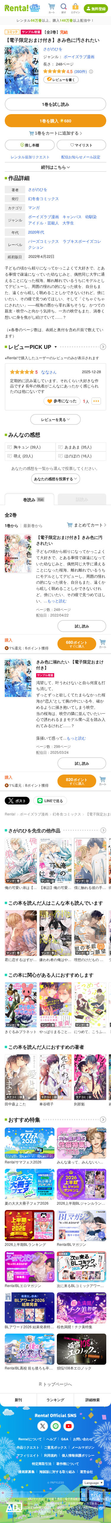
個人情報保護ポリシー (78, 1455)
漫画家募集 (26, 1471)
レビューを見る (53, 419)
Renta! (10, 813)
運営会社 (86, 1471)
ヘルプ (51, 1439)
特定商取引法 (42, 1463)
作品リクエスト (28, 1447)
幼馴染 (91, 216)
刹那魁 (79, 1103)
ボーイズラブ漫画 (79, 56)
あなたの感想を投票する (53, 478)
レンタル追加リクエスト (30, 156)
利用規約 (50, 1455)
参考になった (65, 400)
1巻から (11, 525)
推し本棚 (32, 145)
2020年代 (36, 232)
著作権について (67, 1463)
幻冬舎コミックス (43, 198)
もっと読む (57, 601)
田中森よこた (15, 1103)
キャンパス (72, 216)
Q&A (64, 1439)
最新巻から (33, 525)
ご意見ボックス (55, 1447)
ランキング (55, 1399)
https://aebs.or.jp (38, 1516)
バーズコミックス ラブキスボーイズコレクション (64, 244)
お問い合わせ (83, 1439)
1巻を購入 (55, 121)
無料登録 (98, 8)
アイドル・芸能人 (43, 223)
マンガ (34, 207)
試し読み (82, 626)
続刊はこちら (53, 167)
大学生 (68, 223)
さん (49, 372)
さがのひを (52, 49)
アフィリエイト (28, 1455)
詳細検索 (93, 1399)
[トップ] (16, 8)
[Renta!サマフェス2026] (34, 8)
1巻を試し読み (55, 104)
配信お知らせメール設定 (80, 156)
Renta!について (30, 1439)
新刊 (18, 1399)
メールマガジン (83, 1447)
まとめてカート (88, 525)
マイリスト (84, 145)
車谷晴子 (46, 1103)
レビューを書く (63, 79)
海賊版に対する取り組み (57, 1471)
